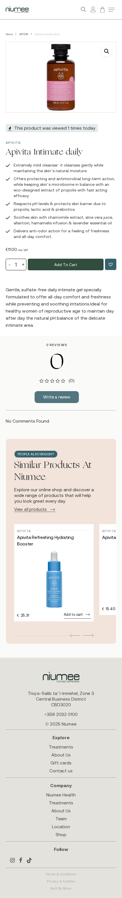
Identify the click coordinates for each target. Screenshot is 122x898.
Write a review (56, 397)
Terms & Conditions (61, 874)
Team (61, 818)
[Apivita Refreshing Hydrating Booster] (54, 579)
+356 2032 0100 (61, 714)
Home (9, 34)
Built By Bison (61, 888)
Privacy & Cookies (61, 881)
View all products (30, 509)
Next (88, 635)
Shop (61, 834)
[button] (111, 9)
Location (61, 826)
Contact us (61, 770)
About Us (61, 754)
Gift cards (61, 762)
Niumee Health (60, 794)
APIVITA (23, 34)
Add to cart (65, 264)
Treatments (61, 746)
